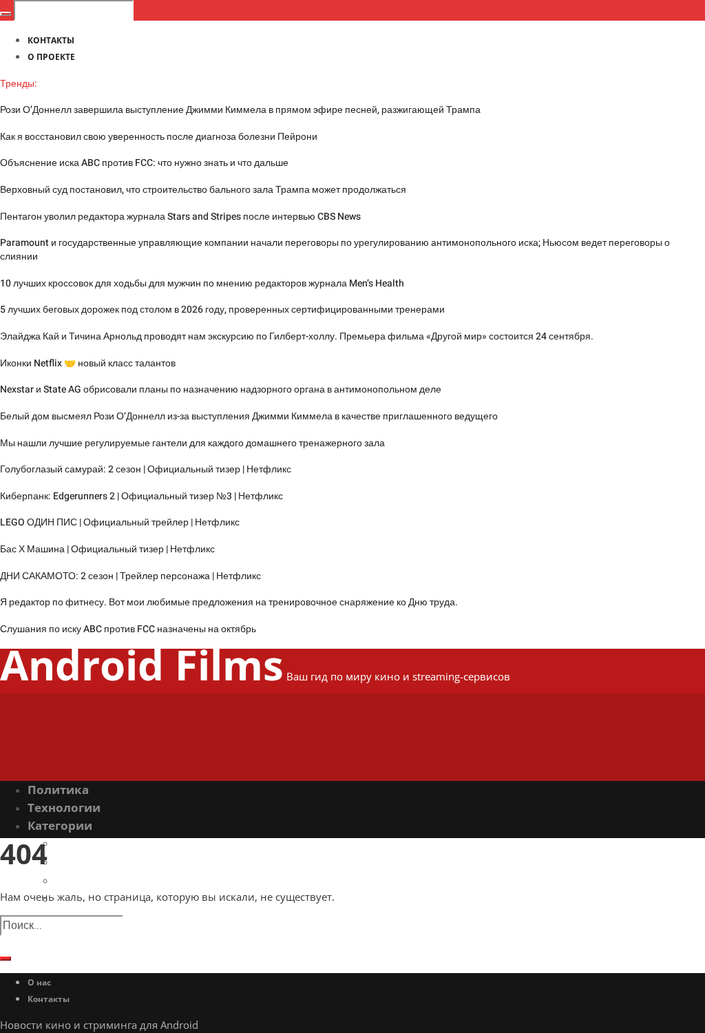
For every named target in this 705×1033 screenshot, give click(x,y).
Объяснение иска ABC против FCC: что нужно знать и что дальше (144, 163)
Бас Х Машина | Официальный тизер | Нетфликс (107, 549)
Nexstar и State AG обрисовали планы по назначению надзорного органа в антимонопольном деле (220, 389)
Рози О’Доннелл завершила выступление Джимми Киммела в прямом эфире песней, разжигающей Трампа (240, 110)
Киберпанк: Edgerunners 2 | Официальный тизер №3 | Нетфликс (141, 496)
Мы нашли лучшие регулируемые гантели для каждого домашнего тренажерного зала (192, 443)
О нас (39, 982)
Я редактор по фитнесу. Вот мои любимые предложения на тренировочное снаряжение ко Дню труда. (229, 602)
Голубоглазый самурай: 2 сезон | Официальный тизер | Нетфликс (145, 469)
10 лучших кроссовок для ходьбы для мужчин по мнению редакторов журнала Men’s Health (202, 283)
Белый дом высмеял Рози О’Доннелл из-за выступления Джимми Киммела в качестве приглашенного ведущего (249, 416)
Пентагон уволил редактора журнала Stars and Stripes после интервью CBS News (180, 216)
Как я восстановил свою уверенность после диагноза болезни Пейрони (158, 136)
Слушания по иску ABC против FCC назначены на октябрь (128, 629)
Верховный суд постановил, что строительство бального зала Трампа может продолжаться (203, 189)
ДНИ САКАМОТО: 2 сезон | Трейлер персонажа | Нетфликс (130, 576)
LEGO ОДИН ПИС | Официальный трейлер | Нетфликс (120, 522)
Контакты (49, 999)
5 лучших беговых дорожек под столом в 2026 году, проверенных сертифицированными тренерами (222, 309)
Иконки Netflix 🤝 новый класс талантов (88, 363)
